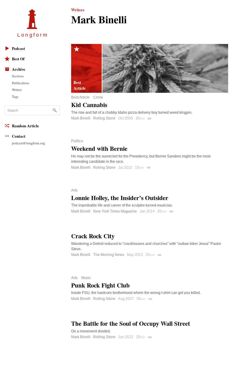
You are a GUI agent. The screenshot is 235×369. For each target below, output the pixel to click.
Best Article (80, 97)
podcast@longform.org (28, 143)
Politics (77, 141)
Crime (98, 97)
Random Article (25, 126)
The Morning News (108, 255)
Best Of (18, 59)
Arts (74, 190)
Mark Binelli (80, 118)
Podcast (18, 48)
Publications (20, 83)
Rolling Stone (104, 118)
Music (86, 278)
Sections (18, 76)
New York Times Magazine (115, 211)
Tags (15, 96)
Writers (17, 89)
